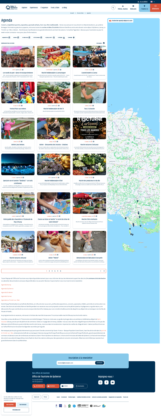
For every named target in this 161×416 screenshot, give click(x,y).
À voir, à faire (55, 7)
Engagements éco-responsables (115, 397)
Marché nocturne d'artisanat (89, 144)
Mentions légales (71, 397)
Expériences (34, 7)
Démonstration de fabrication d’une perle (89, 258)
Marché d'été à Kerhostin (89, 219)
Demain (15, 38)
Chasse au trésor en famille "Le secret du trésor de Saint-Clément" (53, 220)
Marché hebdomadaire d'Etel (54, 180)
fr (151, 1)
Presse (45, 397)
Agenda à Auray (6, 285)
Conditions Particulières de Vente (83, 397)
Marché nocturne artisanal (18, 258)
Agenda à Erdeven (7, 292)
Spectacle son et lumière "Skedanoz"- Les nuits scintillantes (18, 182)
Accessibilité (142, 2)
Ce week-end (25, 38)
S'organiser (44, 7)
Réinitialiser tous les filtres (7, 43)
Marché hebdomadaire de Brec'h (54, 108)
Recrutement (64, 397)
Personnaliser (16, 410)
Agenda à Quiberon (7, 288)
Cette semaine (36, 38)
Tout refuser (22, 405)
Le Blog (64, 7)
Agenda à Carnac (6, 296)
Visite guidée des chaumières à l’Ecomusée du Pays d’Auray (17, 220)
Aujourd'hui (5, 38)
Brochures (52, 386)
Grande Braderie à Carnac (89, 73)
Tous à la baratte (89, 108)
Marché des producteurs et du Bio (89, 180)
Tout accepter (10, 405)
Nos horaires (81, 386)
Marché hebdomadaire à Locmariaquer (54, 73)
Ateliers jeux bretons (17, 144)
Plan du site (125, 397)
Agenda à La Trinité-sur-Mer (10, 300)
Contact (66, 386)
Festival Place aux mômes (18, 108)
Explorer (24, 7)
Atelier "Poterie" (53, 258)
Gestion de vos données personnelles (99, 397)
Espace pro (36, 397)
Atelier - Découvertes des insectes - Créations (53, 144)
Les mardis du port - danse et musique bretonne (18, 73)
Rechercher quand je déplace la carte (122, 21)
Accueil (72, 13)
